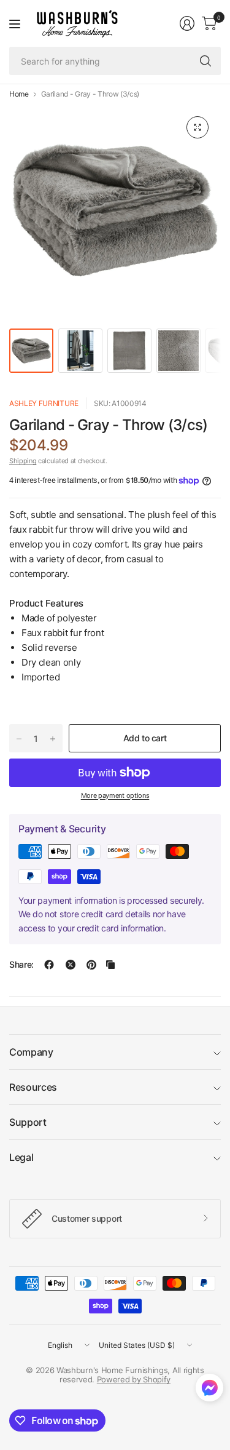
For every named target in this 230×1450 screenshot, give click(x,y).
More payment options (115, 795)
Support (28, 1122)
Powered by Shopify (134, 1379)
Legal (21, 1157)
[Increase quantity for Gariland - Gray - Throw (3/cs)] (53, 739)
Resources (33, 1087)
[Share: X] (71, 965)
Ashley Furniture (44, 403)
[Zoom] (197, 127)
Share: (21, 964)
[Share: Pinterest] (91, 965)
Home (19, 94)
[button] (209, 1390)
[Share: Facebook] (49, 965)
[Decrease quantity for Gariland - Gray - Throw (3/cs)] (19, 739)
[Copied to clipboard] (110, 965)
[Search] (205, 61)
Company (31, 1052)
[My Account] (187, 23)
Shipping (22, 460)
